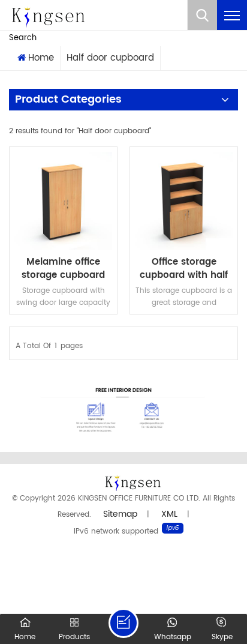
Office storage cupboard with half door (184, 269)
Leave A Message (123, 623)
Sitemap (120, 514)
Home (41, 57)
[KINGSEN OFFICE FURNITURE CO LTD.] (48, 15)
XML (169, 514)
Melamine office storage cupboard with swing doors (63, 269)
